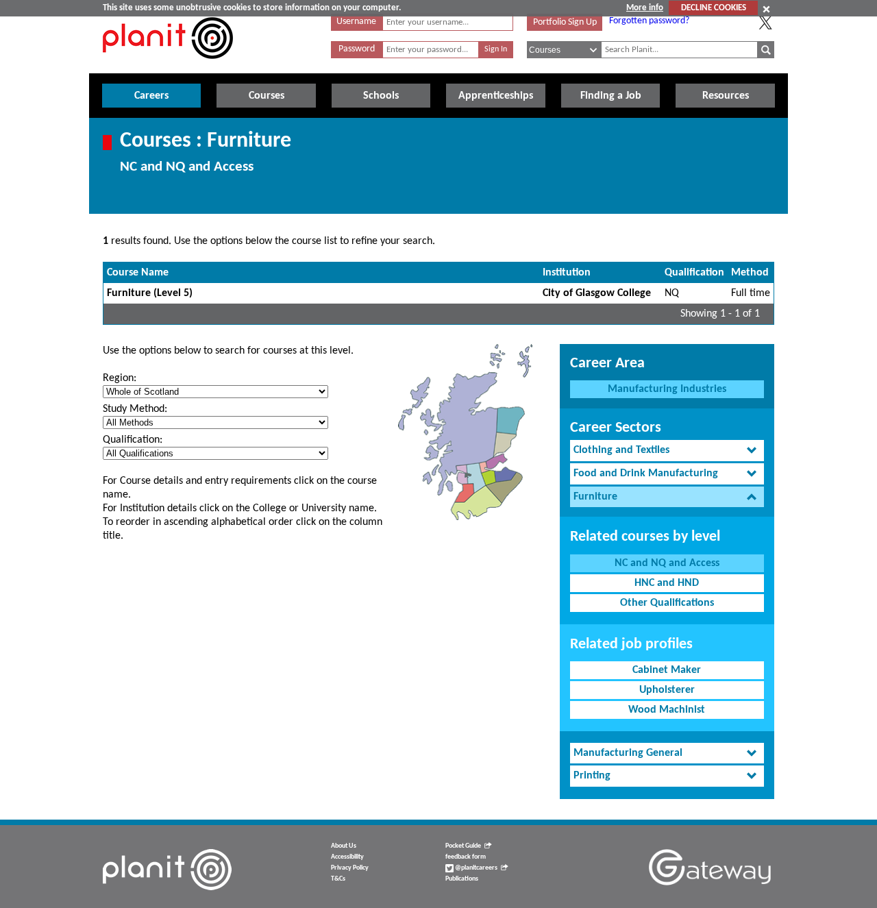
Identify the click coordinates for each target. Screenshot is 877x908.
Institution (567, 272)
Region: (119, 378)
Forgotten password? (649, 21)
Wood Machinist (666, 709)
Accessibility (347, 857)
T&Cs (338, 879)
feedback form (465, 857)
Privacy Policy (350, 868)
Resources (725, 95)
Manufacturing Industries (667, 389)
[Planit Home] (168, 66)
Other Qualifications (667, 603)
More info (644, 7)
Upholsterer (667, 690)
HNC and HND (666, 583)
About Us (343, 846)
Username (356, 21)
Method (750, 272)
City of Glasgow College (597, 293)
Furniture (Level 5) (150, 293)
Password (356, 49)
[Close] (766, 9)
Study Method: (135, 409)
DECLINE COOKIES (713, 7)
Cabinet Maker (666, 670)
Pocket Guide (463, 846)
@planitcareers (475, 868)
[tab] (667, 450)
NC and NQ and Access (667, 563)
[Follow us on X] (765, 23)
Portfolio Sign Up (565, 22)
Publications (461, 879)
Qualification (694, 272)
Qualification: (132, 439)
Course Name (138, 272)
